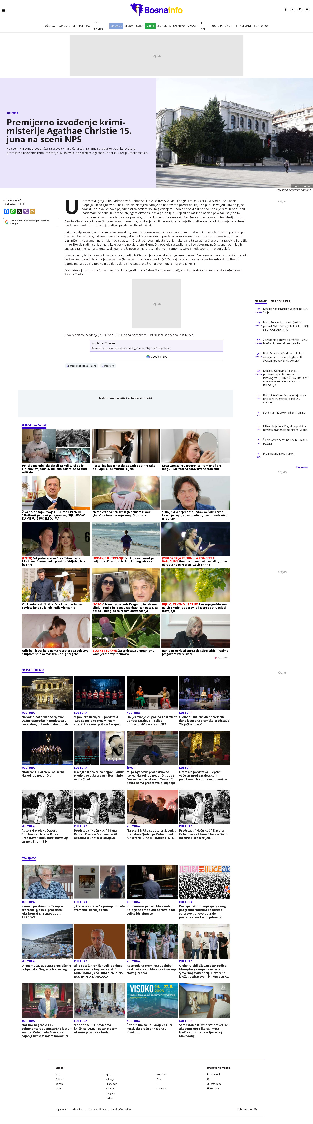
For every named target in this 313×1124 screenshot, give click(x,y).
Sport (150, 25)
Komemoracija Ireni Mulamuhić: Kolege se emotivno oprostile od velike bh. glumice (151, 909)
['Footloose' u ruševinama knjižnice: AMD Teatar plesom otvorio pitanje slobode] (99, 1000)
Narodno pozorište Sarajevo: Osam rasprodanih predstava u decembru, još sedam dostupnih (45, 720)
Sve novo (302, 467)
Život (228, 25)
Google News (159, 356)
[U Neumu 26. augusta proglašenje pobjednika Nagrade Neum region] (47, 941)
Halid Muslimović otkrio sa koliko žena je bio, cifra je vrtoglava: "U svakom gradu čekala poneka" (283, 357)
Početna (49, 25)
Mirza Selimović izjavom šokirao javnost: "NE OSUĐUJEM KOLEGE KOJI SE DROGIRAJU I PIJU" (286, 326)
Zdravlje (116, 25)
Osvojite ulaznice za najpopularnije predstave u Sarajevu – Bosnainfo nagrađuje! (99, 775)
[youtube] (307, 9)
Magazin (193, 25)
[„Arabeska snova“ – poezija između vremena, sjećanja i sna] (99, 882)
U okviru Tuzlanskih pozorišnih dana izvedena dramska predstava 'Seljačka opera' (204, 720)
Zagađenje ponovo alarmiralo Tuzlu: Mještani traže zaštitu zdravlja (285, 341)
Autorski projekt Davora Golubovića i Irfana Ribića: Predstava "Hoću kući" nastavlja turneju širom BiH (45, 836)
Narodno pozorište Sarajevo (82, 365)
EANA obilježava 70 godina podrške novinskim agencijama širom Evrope (285, 428)
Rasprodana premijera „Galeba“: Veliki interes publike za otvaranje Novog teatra (152, 969)
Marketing (78, 1109)
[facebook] (285, 9)
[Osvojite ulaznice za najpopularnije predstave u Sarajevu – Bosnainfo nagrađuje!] (99, 748)
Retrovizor (261, 25)
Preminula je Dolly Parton (278, 453)
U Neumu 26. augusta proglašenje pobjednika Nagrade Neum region (46, 967)
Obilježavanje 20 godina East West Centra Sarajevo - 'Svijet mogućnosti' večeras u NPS (152, 720)
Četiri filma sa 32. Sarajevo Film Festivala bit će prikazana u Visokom (149, 1028)
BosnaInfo (16, 200)
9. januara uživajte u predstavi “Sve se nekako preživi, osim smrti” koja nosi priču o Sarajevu (97, 720)
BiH (74, 25)
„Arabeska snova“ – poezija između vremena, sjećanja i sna (99, 908)
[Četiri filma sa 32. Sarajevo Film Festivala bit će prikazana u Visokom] (152, 1000)
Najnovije (64, 25)
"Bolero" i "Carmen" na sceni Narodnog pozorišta (43, 773)
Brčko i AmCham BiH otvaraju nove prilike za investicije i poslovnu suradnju (284, 398)
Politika (84, 25)
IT (236, 25)
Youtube (214, 1088)
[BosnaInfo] (156, 9)
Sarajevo (179, 25)
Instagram (215, 1083)
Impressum (61, 1109)
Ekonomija (164, 25)
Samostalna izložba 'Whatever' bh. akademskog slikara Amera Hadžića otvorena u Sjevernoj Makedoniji (204, 1030)
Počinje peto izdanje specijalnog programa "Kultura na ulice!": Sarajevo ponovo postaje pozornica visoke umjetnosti (202, 911)
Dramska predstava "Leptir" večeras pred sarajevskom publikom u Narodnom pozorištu (203, 775)
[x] (292, 9)
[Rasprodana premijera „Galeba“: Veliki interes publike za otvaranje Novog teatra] (152, 941)
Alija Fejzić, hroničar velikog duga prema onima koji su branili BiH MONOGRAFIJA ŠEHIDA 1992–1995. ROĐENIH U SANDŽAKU (98, 971)
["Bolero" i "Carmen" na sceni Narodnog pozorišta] (47, 748)
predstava (109, 365)
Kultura (217, 25)
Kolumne (246, 25)
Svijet (140, 25)
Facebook (215, 1074)
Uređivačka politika (122, 1109)
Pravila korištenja (97, 1109)
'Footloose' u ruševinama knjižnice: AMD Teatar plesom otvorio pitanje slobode (96, 1028)
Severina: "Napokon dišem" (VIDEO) (284, 412)
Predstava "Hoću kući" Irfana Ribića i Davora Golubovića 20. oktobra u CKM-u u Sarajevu (96, 834)
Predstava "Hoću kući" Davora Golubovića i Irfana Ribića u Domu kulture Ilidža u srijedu (203, 834)
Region (129, 25)
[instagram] (300, 9)
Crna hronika (97, 26)
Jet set (203, 26)
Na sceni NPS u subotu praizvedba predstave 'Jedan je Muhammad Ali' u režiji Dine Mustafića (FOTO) (151, 834)
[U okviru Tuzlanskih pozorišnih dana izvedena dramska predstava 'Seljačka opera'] (204, 693)
